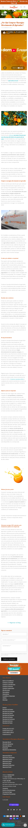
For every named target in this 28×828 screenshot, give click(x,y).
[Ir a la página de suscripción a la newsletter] (14, 669)
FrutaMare (12, 821)
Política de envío (17, 825)
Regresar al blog (15, 623)
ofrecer (11, 135)
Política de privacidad (22, 822)
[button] (3, 7)
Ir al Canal (5, 799)
